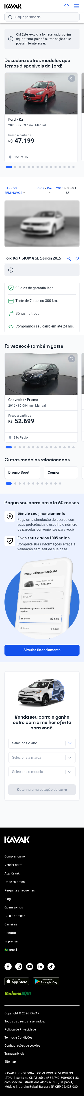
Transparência (14, 1053)
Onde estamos (14, 882)
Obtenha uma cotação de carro (42, 790)
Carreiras (10, 924)
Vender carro (13, 865)
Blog (7, 899)
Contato (10, 933)
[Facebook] (8, 966)
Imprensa (11, 941)
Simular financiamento (42, 650)
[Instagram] (18, 966)
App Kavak (11, 873)
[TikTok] (51, 966)
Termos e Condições (18, 1037)
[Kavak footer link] (17, 842)
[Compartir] (69, 258)
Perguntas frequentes (19, 890)
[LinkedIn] (40, 966)
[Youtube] (29, 966)
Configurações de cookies (22, 1045)
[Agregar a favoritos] (77, 258)
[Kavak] (11, 6)
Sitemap (10, 1061)
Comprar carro (14, 856)
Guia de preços (14, 916)
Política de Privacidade (20, 1029)
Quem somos (13, 907)
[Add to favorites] (71, 78)
